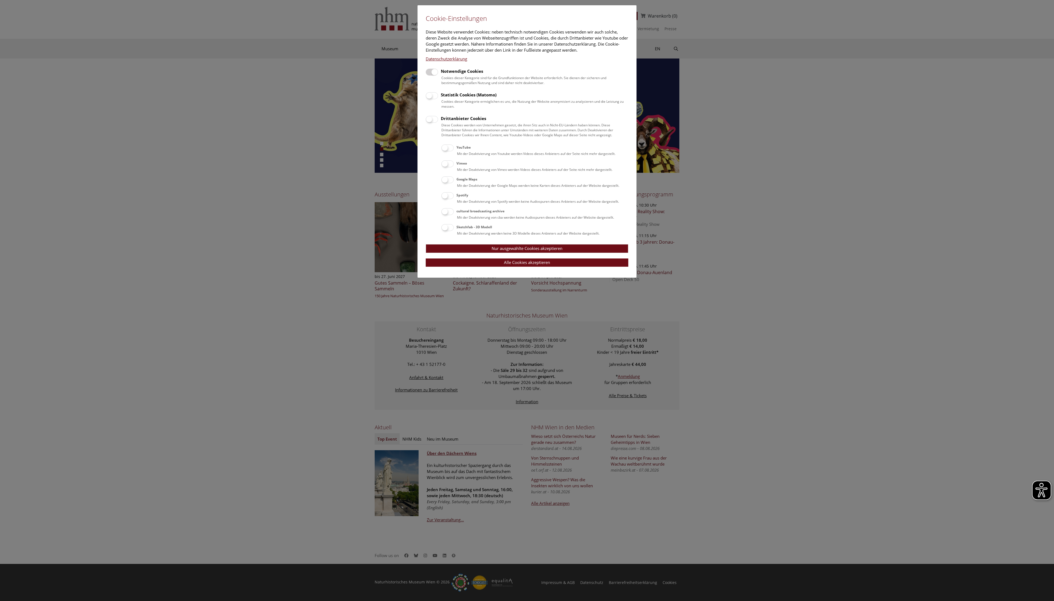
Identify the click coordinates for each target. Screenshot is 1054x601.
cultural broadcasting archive (480, 211)
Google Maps (466, 179)
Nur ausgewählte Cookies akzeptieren (527, 248)
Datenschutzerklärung (446, 59)
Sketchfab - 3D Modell (474, 227)
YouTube (463, 147)
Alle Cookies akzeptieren (527, 262)
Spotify (462, 195)
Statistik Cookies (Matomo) (469, 95)
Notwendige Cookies (462, 71)
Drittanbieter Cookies (463, 118)
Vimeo (461, 163)
